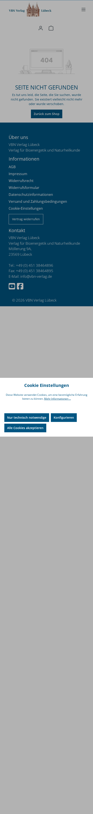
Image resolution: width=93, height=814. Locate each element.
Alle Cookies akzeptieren (25, 428)
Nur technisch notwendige (26, 417)
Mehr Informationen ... (57, 399)
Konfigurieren (64, 417)
